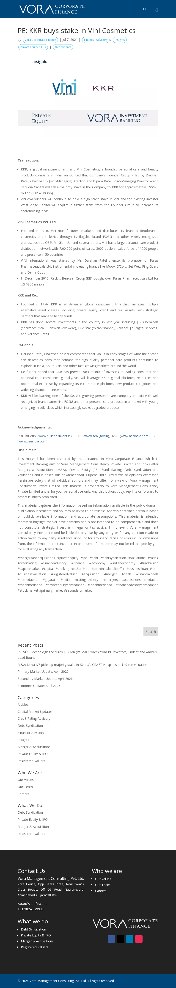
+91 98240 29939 (31, 909)
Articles (23, 704)
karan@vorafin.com (32, 903)
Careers (23, 794)
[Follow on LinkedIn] (129, 939)
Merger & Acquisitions (34, 747)
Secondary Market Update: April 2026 (45, 678)
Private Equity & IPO (33, 47)
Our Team (25, 787)
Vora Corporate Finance (40, 40)
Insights (120, 40)
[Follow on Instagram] (139, 939)
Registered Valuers (31, 761)
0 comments (63, 47)
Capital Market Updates (35, 711)
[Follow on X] (120, 939)
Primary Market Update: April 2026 (43, 671)
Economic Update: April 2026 (39, 685)
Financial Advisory (95, 40)
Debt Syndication (30, 725)
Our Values (26, 779)
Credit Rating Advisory (34, 718)
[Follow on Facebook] (111, 939)
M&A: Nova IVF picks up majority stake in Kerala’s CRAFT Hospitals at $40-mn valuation (83, 664)
